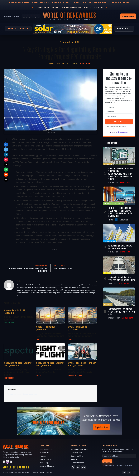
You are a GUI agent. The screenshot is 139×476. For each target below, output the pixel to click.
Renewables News (19, 2)
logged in (19, 394)
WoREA (53, 63)
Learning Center (120, 2)
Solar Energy (107, 273)
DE (129, 472)
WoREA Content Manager (14, 363)
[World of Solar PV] (16, 468)
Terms (42, 472)
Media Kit (74, 459)
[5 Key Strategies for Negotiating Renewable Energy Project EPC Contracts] (50, 99)
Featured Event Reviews (109, 241)
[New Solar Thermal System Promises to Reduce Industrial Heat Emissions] (82, 315)
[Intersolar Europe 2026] (72, 29)
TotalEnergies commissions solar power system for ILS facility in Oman (121, 278)
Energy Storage (45, 459)
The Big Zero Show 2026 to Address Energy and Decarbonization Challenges (50, 334)
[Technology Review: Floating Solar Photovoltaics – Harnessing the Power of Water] (119, 297)
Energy (38, 339)
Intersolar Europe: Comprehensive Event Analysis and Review (120, 246)
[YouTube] (83, 467)
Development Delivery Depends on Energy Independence (18, 318)
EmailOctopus (124, 132)
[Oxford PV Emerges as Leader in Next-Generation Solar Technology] (50, 351)
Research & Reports (47, 466)
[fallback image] (69, 421)
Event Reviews (40, 2)
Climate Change (9, 378)
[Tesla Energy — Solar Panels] (31, 16)
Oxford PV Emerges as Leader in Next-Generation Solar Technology (49, 370)
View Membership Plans (79, 449)
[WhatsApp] (6, 169)
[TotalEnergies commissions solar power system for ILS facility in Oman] (119, 265)
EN (124, 472)
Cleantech (39, 375)
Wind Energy (44, 463)
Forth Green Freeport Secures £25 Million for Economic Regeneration (80, 370)
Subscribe (107, 462)
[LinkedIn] (6, 154)
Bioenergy (43, 456)
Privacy (35, 472)
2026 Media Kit (124, 29)
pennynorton (10, 310)
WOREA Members (61, 2)
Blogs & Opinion (9, 323)
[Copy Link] (6, 179)
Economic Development (75, 375)
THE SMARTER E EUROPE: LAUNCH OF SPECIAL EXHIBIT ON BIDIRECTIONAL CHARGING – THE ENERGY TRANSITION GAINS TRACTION (120, 212)
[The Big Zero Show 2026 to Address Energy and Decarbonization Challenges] (50, 315)
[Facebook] (6, 144)
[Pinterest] (6, 159)
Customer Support (77, 463)
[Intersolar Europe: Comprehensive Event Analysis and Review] (119, 233)
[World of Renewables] (7, 462)
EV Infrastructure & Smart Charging (113, 203)
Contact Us (79, 2)
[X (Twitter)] (73, 467)
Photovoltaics (44, 452)
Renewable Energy (84, 64)
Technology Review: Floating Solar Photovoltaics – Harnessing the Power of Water (121, 311)
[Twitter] (6, 149)
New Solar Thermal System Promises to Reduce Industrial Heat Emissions (82, 334)
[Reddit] (6, 174)
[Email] (6, 164)
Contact (49, 472)
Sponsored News (77, 456)
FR (135, 472)
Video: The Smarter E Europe (63, 268)
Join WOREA (128, 16)
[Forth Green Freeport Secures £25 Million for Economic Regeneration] (82, 351)
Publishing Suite (98, 2)
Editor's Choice (72, 64)
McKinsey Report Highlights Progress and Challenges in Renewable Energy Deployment (17, 372)
